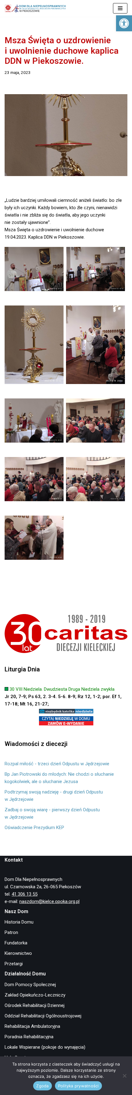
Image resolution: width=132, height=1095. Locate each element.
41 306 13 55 (24, 894)
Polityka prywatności (78, 1085)
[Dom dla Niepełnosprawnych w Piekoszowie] (35, 8)
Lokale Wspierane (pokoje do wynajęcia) (45, 1047)
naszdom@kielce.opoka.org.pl (49, 901)
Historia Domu (19, 922)
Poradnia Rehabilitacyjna (29, 1036)
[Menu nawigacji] (120, 8)
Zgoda (42, 1085)
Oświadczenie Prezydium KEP (34, 827)
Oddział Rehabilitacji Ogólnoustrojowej (43, 1016)
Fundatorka (16, 943)
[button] (124, 23)
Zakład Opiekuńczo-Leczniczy (35, 995)
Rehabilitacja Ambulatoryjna (32, 1026)
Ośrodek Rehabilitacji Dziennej (34, 1005)
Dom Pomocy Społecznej (30, 984)
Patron (11, 932)
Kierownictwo (18, 953)
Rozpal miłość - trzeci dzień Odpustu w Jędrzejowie (57, 763)
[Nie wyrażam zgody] (124, 1076)
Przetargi (14, 963)
